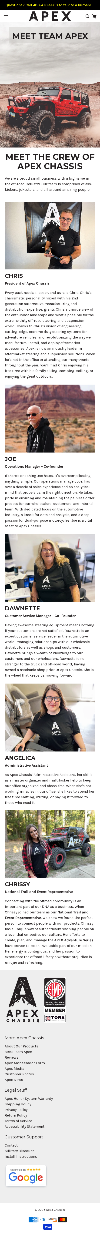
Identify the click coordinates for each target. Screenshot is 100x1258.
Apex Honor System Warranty (29, 1098)
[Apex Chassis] (50, 16)
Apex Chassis (55, 1209)
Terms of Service (18, 1121)
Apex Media (14, 1068)
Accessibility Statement (24, 1126)
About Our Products (21, 1046)
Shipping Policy (18, 1104)
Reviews (11, 1057)
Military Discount (19, 1151)
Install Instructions (21, 1156)
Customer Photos (19, 1074)
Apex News (14, 1079)
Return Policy (16, 1115)
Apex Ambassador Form (25, 1063)
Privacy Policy (16, 1109)
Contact (11, 1145)
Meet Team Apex (18, 1052)
